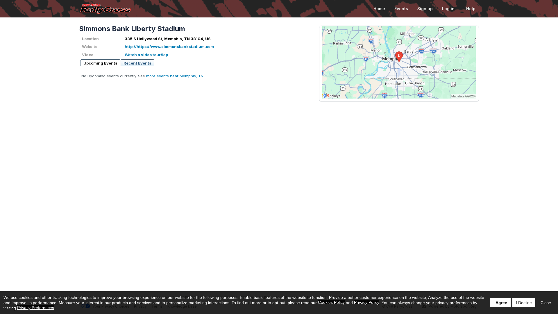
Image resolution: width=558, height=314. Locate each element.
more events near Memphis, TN (174, 76)
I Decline (524, 302)
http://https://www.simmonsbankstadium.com (169, 46)
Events (401, 8)
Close (546, 302)
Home (379, 8)
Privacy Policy (366, 302)
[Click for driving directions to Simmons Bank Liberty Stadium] (399, 62)
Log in (448, 8)
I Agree (500, 302)
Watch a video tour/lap (146, 54)
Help (470, 8)
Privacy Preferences (35, 307)
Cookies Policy (331, 302)
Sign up (425, 8)
